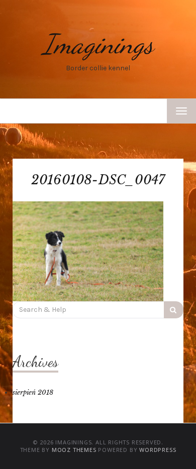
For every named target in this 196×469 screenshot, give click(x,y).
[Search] (173, 309)
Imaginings (98, 44)
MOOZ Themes (74, 449)
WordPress (157, 449)
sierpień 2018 (33, 392)
